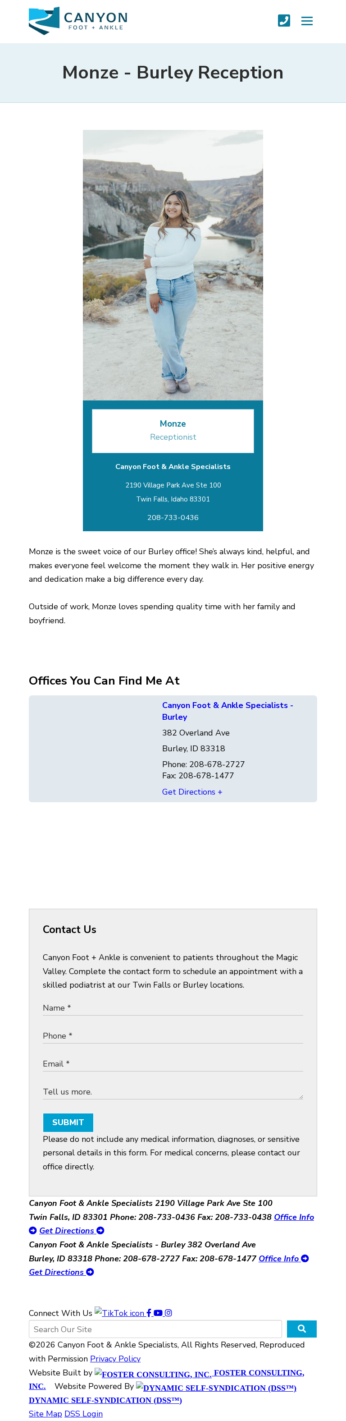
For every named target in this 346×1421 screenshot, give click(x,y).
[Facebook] (150, 1313)
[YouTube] (159, 1313)
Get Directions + (192, 791)
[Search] (302, 1329)
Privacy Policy (115, 1358)
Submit (68, 1122)
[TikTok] (120, 1313)
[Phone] (284, 21)
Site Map (45, 1413)
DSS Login (83, 1413)
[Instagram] (168, 1313)
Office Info (280, 1258)
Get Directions (67, 1230)
